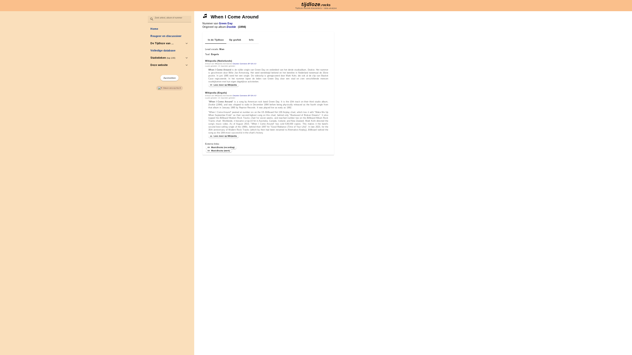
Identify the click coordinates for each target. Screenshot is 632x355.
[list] (169, 47)
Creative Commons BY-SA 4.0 (244, 64)
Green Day (226, 23)
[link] (169, 29)
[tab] (215, 40)
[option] (169, 43)
